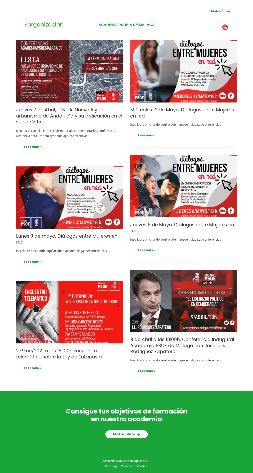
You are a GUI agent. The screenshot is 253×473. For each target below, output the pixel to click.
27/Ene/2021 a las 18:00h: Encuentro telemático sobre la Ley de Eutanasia (59, 354)
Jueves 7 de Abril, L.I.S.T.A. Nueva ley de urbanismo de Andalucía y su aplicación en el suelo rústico (69, 116)
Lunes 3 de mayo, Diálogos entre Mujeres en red (66, 239)
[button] (220, 11)
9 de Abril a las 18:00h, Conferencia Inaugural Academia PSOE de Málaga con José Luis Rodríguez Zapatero (182, 345)
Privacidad (127, 466)
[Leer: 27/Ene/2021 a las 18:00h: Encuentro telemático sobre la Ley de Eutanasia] (69, 312)
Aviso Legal (111, 466)
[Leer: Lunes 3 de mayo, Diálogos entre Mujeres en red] (69, 197)
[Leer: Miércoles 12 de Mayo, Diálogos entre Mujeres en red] (183, 71)
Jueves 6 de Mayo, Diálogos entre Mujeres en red (182, 227)
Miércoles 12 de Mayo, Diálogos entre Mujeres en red (182, 113)
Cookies (142, 466)
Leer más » (33, 146)
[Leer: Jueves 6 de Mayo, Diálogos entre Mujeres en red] (183, 186)
